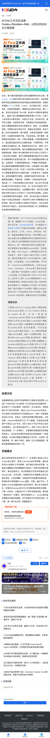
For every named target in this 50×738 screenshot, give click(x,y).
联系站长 (24, 719)
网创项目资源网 (21, 723)
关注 (35, 563)
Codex (5, 99)
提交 (25, 703)
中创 (9, 563)
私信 (45, 563)
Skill (11, 99)
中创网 (11, 33)
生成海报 (8, 558)
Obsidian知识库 (26, 225)
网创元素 (19, 715)
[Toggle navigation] (46, 10)
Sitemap (30, 715)
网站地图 (40, 715)
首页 (3, 16)
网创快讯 (8, 715)
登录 (28, 512)
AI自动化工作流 (21, 540)
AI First (11, 106)
